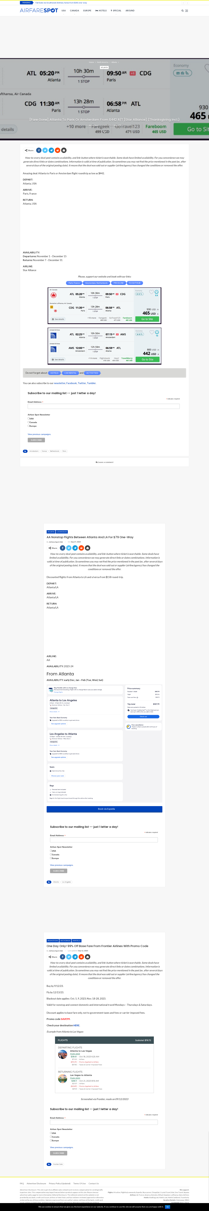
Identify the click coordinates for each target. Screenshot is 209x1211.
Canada (74, 10)
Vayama (186, 1192)
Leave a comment (105, 462)
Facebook (71, 383)
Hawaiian (167, 1195)
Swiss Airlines (184, 1195)
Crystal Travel (165, 1192)
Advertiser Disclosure (36, 1183)
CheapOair (156, 1192)
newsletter (59, 383)
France (44, 451)
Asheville (76, 940)
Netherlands (54, 451)
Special (117, 10)
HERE (76, 1025)
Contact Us (94, 1183)
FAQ (22, 1183)
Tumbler (91, 383)
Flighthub (124, 1192)
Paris (64, 451)
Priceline (117, 1192)
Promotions (53, 940)
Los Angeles (62, 532)
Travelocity (185, 1197)
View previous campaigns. (39, 434)
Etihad (160, 1195)
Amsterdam (34, 451)
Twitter (82, 383)
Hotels (103, 10)
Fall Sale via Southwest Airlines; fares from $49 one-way (61, 2)
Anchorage (65, 940)
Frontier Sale (58, 1164)
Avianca (148, 1195)
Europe (87, 10)
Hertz (182, 1202)
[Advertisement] (104, 37)
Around (130, 10)
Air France (140, 1195)
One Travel (179, 1192)
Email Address (35, 402)
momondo (131, 1192)
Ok (167, 1207)
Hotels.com (163, 1197)
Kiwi (172, 1192)
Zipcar (186, 1202)
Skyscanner (146, 1192)
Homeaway (180, 1200)
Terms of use (79, 1183)
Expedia (139, 1192)
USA (64, 10)
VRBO (187, 1200)
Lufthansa (174, 1195)
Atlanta (104, 67)
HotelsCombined (174, 1197)
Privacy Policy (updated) (59, 1183)
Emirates (154, 1195)
